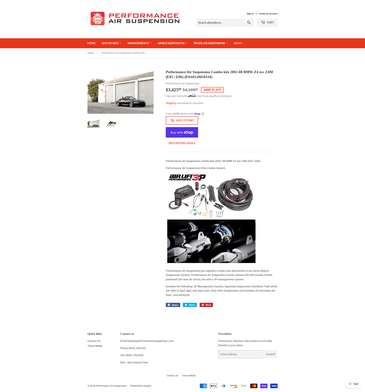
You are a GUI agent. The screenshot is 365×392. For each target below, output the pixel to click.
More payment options (182, 142)
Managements (138, 43)
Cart (270, 22)
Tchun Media (94, 345)
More (237, 43)
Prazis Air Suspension (209, 43)
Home (91, 43)
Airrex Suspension (171, 43)
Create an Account (268, 13)
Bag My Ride (110, 43)
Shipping (171, 103)
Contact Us (94, 340)
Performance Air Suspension (111, 385)
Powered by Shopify (140, 385)
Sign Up (270, 354)
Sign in (250, 13)
